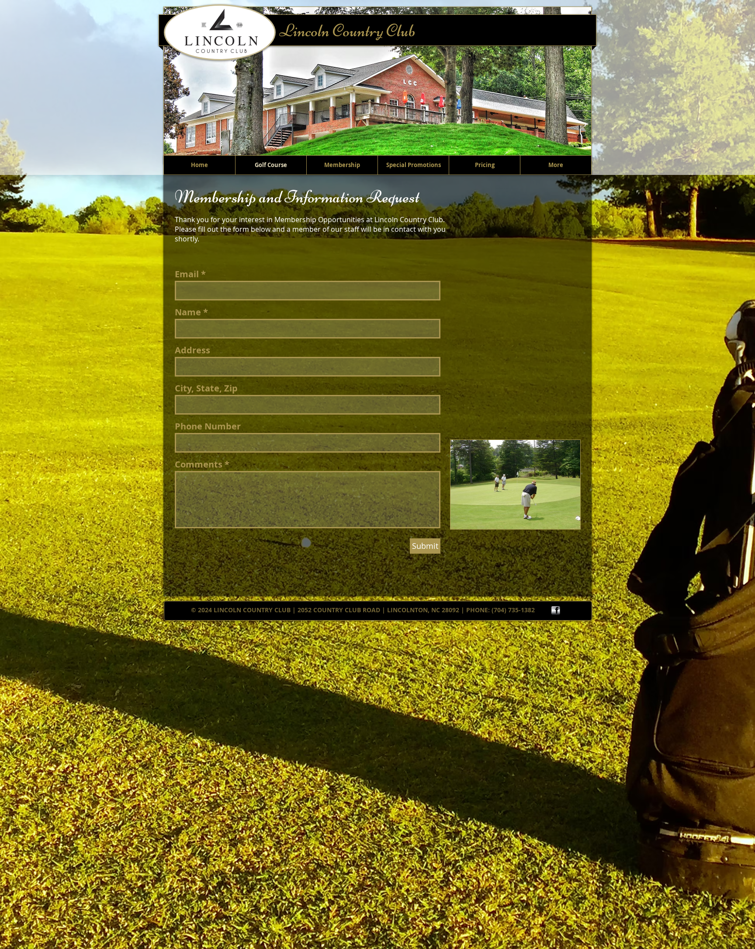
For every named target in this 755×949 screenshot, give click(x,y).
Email (187, 274)
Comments (198, 464)
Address (192, 350)
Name (188, 312)
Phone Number (208, 426)
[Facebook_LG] (555, 610)
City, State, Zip (206, 388)
